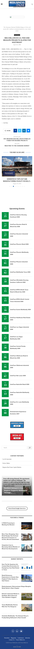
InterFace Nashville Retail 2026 (19, 384)
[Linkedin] (17, 631)
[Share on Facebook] (15, 130)
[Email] (21, 631)
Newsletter (7, 638)
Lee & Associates (7, 459)
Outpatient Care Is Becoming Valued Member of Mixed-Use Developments (10, 546)
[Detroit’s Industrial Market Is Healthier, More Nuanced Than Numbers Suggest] (26, 596)
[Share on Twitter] (19, 130)
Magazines (13, 638)
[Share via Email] (28, 130)
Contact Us (12, 640)
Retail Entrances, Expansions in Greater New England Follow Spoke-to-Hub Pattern (10, 578)
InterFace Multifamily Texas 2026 (20, 272)
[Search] (32, 4)
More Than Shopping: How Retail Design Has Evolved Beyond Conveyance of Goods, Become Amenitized (10, 536)
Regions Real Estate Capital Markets (12, 467)
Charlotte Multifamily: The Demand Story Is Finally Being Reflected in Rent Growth (15, 616)
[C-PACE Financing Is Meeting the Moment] (26, 525)
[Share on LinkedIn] (24, 130)
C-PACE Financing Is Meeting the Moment (8, 524)
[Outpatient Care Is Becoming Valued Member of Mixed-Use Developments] (26, 548)
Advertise (27, 638)
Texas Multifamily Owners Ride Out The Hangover (10, 605)
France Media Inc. (20, 640)
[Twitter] (12, 631)
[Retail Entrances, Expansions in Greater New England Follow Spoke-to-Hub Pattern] (26, 578)
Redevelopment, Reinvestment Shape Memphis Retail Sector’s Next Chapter (16, 587)
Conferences (20, 638)
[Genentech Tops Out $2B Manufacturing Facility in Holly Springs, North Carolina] (17, 166)
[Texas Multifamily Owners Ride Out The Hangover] (26, 607)
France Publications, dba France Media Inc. (18, 642)
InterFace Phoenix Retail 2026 (19, 244)
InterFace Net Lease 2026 (18, 375)
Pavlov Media (6, 463)
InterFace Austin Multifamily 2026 (20, 309)
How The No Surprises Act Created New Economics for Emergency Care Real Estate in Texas (10, 567)
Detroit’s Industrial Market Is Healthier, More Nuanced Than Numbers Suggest (10, 595)
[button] (3, 171)
